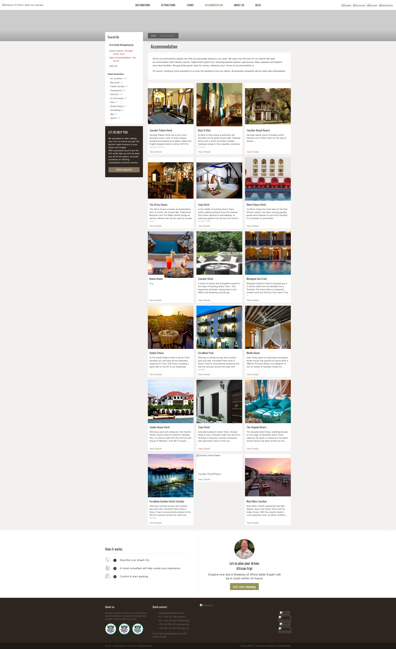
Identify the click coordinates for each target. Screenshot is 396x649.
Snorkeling (117, 110)
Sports (115, 118)
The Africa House (158, 204)
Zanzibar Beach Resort (258, 130)
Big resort (116, 82)
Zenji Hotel (203, 204)
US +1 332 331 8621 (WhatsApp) (174, 620)
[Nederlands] (386, 5)
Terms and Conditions (265, 646)
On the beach (118, 98)
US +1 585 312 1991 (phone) (172, 616)
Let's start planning (244, 586)
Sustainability (284, 646)
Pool (114, 102)
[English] (346, 5)
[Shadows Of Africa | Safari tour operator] (23, 5)
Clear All (113, 66)
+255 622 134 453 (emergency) (173, 628)
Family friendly (119, 86)
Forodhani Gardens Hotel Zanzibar (166, 501)
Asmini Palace (156, 353)
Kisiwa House (156, 279)
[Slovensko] (359, 5)
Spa (113, 114)
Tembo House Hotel (159, 427)
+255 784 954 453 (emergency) (173, 624)
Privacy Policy (246, 646)
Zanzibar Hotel (205, 279)
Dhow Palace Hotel (256, 204)
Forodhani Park (205, 353)
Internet (116, 94)
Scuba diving (118, 106)
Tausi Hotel (204, 427)
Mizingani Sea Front (257, 279)
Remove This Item (110, 53)
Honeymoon (117, 90)
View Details (155, 151)
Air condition (118, 78)
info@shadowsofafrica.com (171, 613)
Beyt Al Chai (204, 130)
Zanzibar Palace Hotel (160, 130)
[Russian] (372, 5)
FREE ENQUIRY (124, 169)
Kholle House (253, 353)
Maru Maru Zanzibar (257, 501)
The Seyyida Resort (257, 427)
